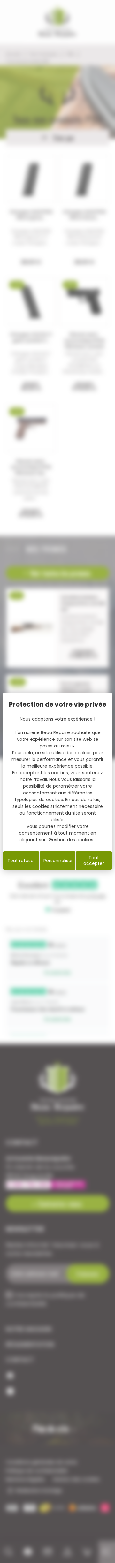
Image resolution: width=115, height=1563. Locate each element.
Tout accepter (93, 860)
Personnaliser (58, 860)
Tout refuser (21, 860)
